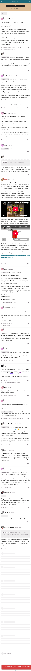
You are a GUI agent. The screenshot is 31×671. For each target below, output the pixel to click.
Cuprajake (6, 532)
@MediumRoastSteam (7, 412)
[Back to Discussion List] (1, 1)
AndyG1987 (6, 57)
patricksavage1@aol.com (12, 261)
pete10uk (5, 516)
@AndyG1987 (5, 272)
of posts (15, 1)
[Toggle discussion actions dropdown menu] (29, 1)
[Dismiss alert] (19, 668)
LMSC (5, 162)
